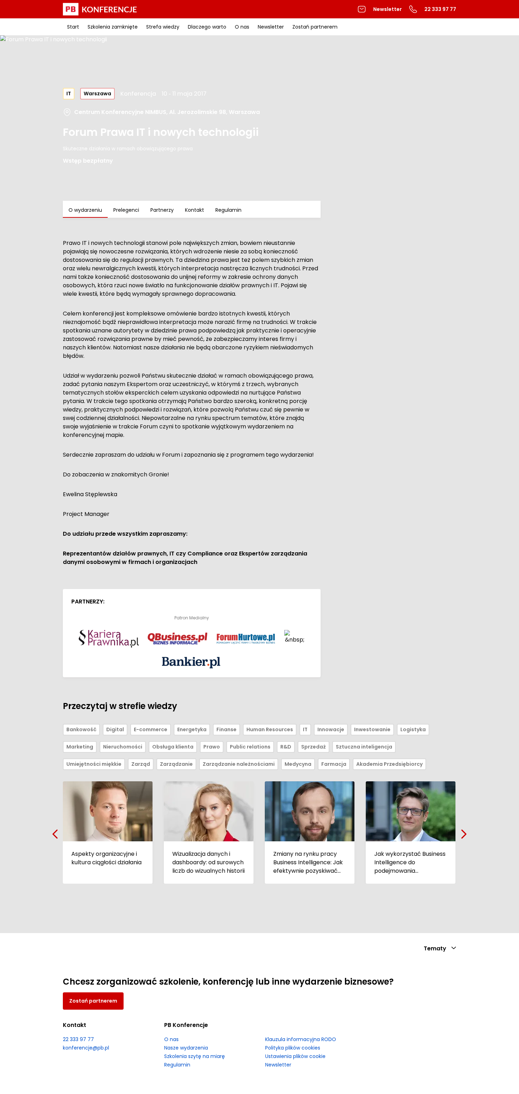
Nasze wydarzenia (186, 1047)
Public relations (250, 746)
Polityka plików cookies (292, 1047)
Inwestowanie (372, 729)
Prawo (211, 746)
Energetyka (192, 729)
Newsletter (387, 9)
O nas (242, 26)
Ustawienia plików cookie (295, 1056)
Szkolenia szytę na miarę (194, 1056)
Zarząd (140, 764)
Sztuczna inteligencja (364, 746)
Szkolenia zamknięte (113, 26)
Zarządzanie (176, 764)
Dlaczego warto (207, 26)
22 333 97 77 (78, 1039)
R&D (285, 746)
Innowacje (330, 729)
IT (68, 93)
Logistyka (413, 729)
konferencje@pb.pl (86, 1047)
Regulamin (228, 210)
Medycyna (298, 764)
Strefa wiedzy (162, 26)
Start (73, 26)
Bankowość (81, 729)
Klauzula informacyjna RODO (300, 1039)
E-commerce (150, 729)
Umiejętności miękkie (93, 764)
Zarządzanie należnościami (239, 764)
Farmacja (333, 764)
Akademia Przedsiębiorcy (389, 764)
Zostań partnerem (315, 26)
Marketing (79, 746)
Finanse (226, 729)
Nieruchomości (122, 746)
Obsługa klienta (172, 746)
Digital (115, 729)
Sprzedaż (313, 746)
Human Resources (269, 729)
